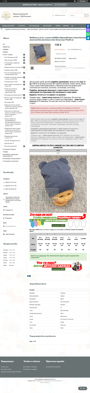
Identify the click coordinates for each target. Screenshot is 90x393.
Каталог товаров (8, 54)
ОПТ (4, 44)
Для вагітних (8, 143)
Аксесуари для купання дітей (12, 95)
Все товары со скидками (30, 366)
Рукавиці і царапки (10, 70)
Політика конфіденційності (55, 380)
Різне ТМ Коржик (9, 146)
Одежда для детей (8, 25)
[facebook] (28, 276)
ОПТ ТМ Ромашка (9, 57)
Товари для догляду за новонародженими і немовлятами (11, 90)
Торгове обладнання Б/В (11, 140)
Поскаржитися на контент (41, 380)
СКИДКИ (57, 25)
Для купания (47, 25)
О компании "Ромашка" (9, 149)
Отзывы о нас (4, 366)
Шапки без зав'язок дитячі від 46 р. (15, 29)
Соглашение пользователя (10, 161)
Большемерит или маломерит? (12, 158)
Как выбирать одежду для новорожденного (10, 155)
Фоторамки (8, 102)
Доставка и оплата (6, 369)
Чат (84, 388)
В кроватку (21, 25)
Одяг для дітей (9, 60)
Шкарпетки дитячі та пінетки (12, 67)
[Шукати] (86, 15)
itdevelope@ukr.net (10, 226)
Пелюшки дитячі (9, 81)
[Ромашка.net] (6, 15)
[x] (30, 276)
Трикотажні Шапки (32, 29)
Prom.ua (53, 379)
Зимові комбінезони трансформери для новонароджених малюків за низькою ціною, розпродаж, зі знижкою (13, 122)
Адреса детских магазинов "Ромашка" (11, 371)
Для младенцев (34, 25)
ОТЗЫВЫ (5, 152)
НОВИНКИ (66, 25)
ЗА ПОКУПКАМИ (60, 5)
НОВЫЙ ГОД (6, 47)
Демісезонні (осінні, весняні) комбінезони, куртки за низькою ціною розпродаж (13, 106)
